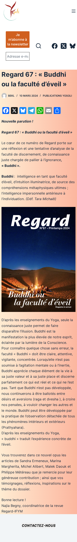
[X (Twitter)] (64, 46)
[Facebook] (55, 46)
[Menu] (74, 11)
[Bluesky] (73, 46)
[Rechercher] (38, 45)
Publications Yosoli (57, 95)
